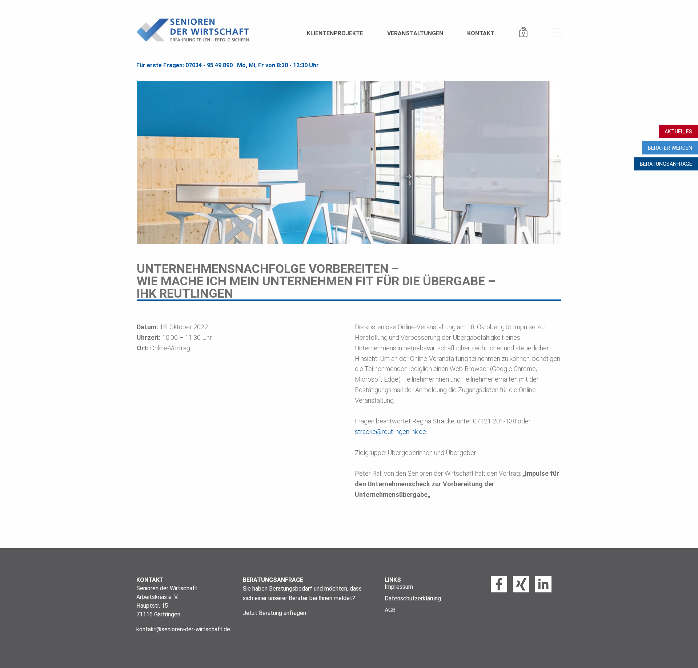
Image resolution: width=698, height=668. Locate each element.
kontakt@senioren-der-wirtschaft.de (183, 629)
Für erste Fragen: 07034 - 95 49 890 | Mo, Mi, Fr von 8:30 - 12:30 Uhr (227, 65)
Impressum (399, 587)
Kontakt (480, 33)
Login (523, 32)
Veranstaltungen (415, 33)
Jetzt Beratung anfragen (274, 612)
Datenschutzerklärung (413, 598)
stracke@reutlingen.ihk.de (390, 431)
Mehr (557, 32)
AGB (390, 610)
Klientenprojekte (335, 33)
